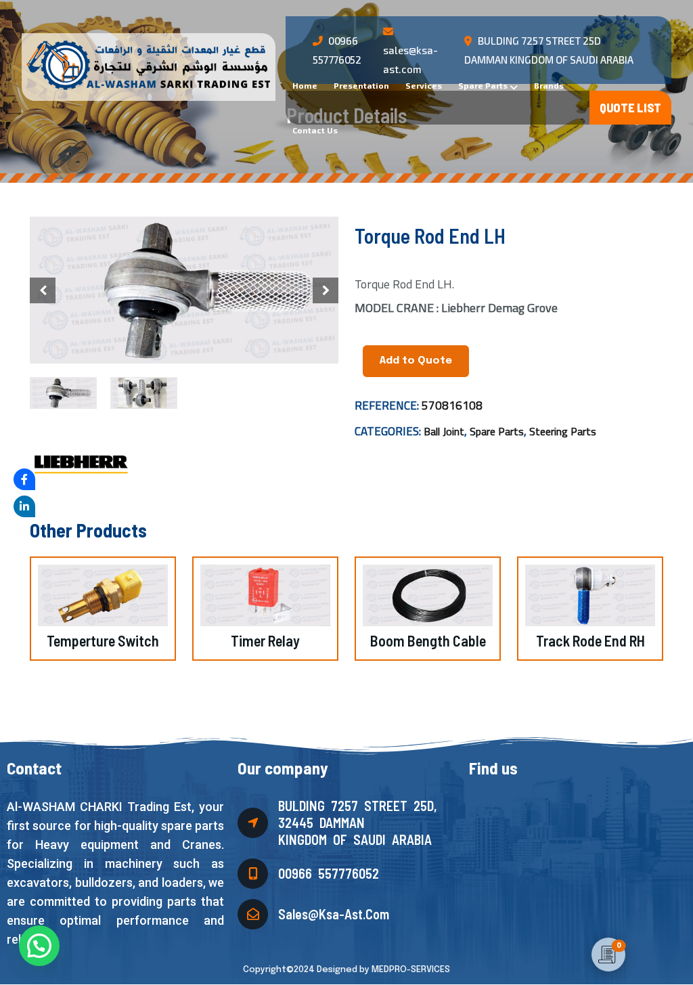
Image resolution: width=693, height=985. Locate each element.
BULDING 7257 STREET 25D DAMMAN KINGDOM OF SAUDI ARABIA (548, 50)
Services (423, 85)
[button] (325, 290)
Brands (549, 85)
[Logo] (147, 65)
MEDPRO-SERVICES (411, 969)
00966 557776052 (328, 873)
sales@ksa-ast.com (410, 59)
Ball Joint (444, 431)
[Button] (630, 108)
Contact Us (315, 130)
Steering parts (562, 431)
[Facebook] (24, 479)
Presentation (361, 85)
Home (304, 85)
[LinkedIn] (24, 506)
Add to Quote (416, 360)
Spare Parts (483, 85)
